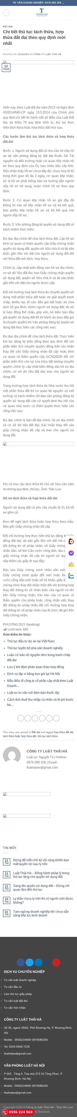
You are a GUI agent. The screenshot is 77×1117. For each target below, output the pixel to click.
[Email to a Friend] (42, 718)
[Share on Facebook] (27, 718)
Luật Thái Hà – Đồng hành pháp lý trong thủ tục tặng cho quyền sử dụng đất (41, 874)
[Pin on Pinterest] (49, 718)
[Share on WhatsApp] (20, 718)
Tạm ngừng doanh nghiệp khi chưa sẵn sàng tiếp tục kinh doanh (41, 913)
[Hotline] (71, 541)
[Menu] (6, 13)
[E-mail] (71, 564)
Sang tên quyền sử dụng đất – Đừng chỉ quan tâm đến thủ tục (41, 887)
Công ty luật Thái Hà (47, 54)
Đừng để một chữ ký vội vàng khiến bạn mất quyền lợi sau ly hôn (41, 861)
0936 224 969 (21, 1112)
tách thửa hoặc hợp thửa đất (19, 736)
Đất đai (8, 26)
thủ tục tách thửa (47, 736)
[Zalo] (71, 576)
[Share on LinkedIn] (56, 718)
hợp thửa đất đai (63, 732)
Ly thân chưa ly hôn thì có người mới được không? (43, 900)
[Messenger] (71, 553)
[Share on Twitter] (35, 718)
